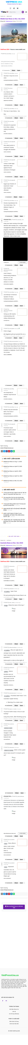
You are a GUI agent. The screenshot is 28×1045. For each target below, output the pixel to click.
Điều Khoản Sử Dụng (14, 1021)
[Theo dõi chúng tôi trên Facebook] (2, 1000)
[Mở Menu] (26, 12)
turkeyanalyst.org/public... (9, 284)
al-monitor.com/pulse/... (8, 133)
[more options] (21, 70)
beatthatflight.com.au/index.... (9, 580)
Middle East (9, 16)
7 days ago (6, 425)
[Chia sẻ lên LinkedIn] (11, 451)
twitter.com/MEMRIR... (8, 354)
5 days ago (6, 271)
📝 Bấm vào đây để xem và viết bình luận (14, 907)
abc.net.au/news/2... (7, 854)
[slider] (15, 259)
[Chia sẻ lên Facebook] (7, 451)
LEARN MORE (22, 262)
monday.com (6, 262)
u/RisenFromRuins (13, 647)
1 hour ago (19, 709)
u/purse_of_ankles (13, 709)
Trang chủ (2, 16)
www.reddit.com (20, 49)
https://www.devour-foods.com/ (10, 833)
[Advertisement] (11, 942)
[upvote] (2, 73)
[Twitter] (14, 8)
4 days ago (6, 143)
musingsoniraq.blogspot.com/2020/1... (11, 80)
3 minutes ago (6, 567)
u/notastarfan (11, 566)
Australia (9, 540)
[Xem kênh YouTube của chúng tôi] (6, 1000)
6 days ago (16, 328)
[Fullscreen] (26, 259)
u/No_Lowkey (12, 602)
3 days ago (6, 122)
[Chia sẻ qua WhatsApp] (14, 451)
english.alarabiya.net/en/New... (7, 65)
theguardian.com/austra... (9, 685)
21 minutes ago (19, 647)
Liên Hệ (14, 1011)
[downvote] (2, 76)
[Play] (7, 259)
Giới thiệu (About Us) (14, 1009)
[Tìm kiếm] (23, 12)
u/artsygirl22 (11, 328)
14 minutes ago (17, 602)
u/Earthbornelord (12, 693)
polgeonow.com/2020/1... (8, 100)
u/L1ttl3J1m (11, 724)
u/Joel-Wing (9, 53)
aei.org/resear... (7, 320)
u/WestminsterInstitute (8, 270)
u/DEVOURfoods (21, 796)
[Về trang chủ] (5, 12)
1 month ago (6, 221)
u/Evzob (10, 88)
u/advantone (11, 747)
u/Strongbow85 (12, 141)
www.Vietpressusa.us (6, 448)
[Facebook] (10, 8)
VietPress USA (14, 2)
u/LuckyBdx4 (11, 839)
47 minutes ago (19, 693)
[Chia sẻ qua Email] (2, 451)
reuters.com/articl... (7, 151)
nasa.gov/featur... (7, 739)
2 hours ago (16, 747)
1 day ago (13, 53)
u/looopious (11, 588)
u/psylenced (11, 667)
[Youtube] (17, 8)
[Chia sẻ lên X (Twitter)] (4, 451)
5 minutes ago (16, 588)
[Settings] (23, 259)
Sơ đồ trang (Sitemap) (14, 1013)
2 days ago (6, 89)
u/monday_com (21, 219)
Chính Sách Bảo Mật (14, 1023)
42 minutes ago (6, 669)
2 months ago (6, 798)
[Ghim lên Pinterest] (9, 451)
